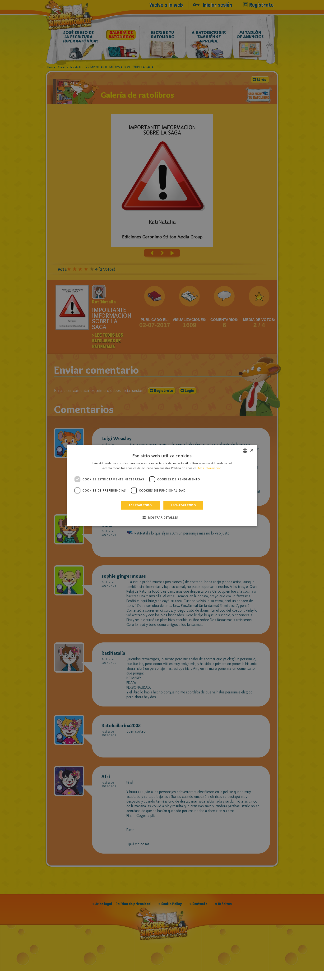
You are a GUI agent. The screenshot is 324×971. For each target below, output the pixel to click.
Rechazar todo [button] (183, 505)
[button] (162, 517)
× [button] (251, 450)
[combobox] (245, 450)
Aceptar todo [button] (140, 505)
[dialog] (162, 485)
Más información (210, 468)
